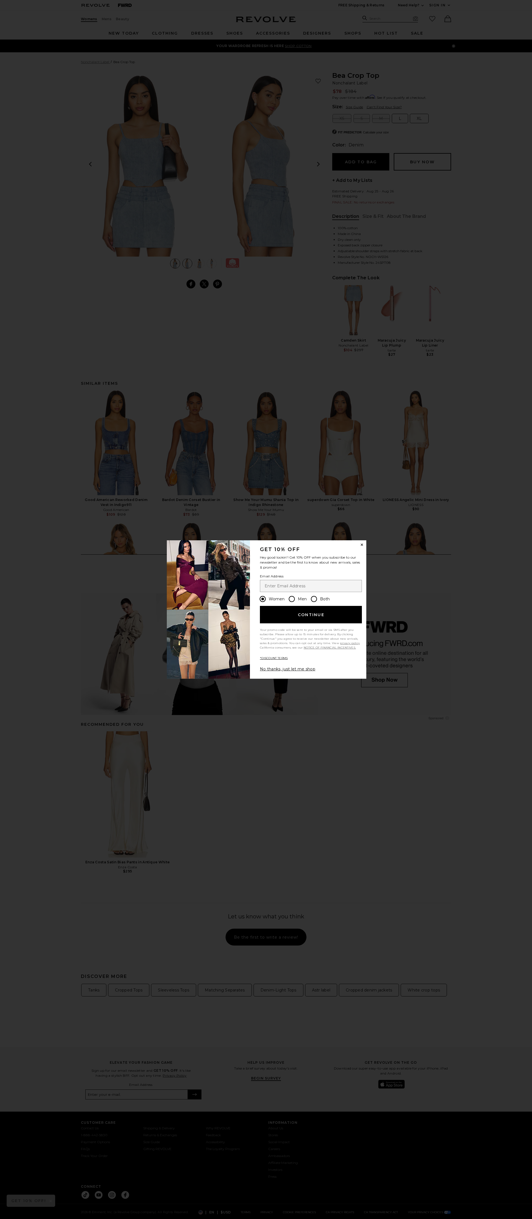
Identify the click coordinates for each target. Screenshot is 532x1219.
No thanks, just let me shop (287, 669)
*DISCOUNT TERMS (274, 658)
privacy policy (350, 643)
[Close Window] (361, 544)
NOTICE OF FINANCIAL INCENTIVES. (330, 647)
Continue (311, 614)
